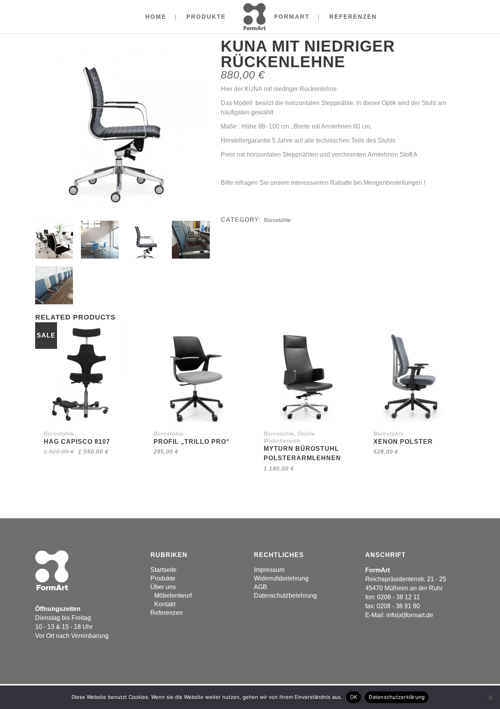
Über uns (163, 587)
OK (353, 697)
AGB (260, 587)
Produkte (162, 578)
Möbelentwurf (173, 595)
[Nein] (490, 697)
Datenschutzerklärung (397, 697)
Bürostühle (277, 220)
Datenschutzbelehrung (285, 595)
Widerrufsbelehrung (281, 578)
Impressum (269, 569)
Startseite (163, 569)
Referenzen (166, 612)
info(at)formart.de (409, 615)
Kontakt (164, 604)
